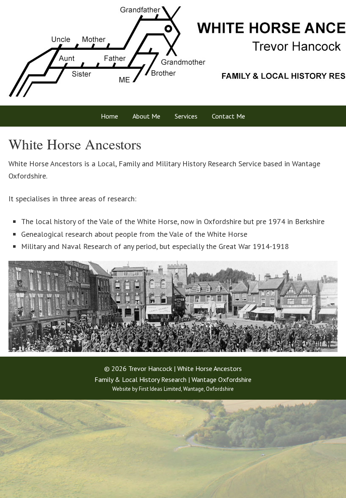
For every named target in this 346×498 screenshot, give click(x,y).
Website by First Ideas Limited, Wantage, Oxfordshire (173, 388)
